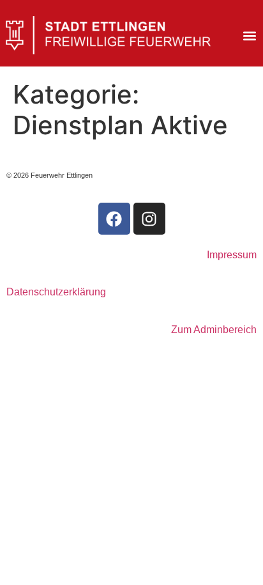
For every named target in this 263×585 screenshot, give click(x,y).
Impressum (232, 254)
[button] (249, 36)
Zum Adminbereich (214, 329)
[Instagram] (149, 219)
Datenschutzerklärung (56, 291)
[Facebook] (114, 219)
